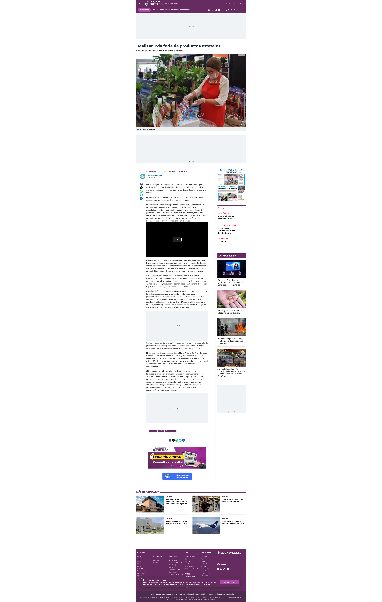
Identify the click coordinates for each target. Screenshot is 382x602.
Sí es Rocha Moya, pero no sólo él (226, 217)
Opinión (221, 208)
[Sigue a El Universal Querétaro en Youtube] (220, 10)
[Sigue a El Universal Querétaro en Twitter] (213, 10)
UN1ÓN (203, 566)
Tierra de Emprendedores (175, 568)
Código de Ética (171, 594)
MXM (166, 3)
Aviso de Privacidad (203, 584)
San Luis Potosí (190, 556)
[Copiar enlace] (141, 198)
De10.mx (204, 559)
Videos (170, 3)
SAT (161, 431)
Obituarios (204, 573)
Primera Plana (185, 10)
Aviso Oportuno (158, 10)
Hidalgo (187, 564)
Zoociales (172, 572)
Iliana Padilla (223, 213)
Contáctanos (160, 594)
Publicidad (190, 594)
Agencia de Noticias (172, 10)
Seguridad (140, 559)
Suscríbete (144, 10)
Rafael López (223, 238)
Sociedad (140, 556)
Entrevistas (173, 560)
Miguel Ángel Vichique (226, 225)
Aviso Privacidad (200, 594)
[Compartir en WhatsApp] (141, 191)
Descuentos (205, 575)
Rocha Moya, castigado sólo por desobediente (226, 230)
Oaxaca (187, 559)
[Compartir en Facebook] (141, 184)
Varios (187, 587)
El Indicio (221, 241)
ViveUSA (204, 564)
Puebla (187, 561)
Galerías (156, 560)
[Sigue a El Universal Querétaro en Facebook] (209, 10)
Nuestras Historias (175, 562)
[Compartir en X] (141, 187)
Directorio (151, 594)
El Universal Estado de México (191, 567)
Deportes (140, 573)
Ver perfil (151, 177)
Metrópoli (140, 568)
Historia (210, 594)
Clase (203, 561)
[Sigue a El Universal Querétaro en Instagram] (216, 10)
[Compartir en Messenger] (141, 194)
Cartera (149, 171)
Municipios (141, 571)
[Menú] (139, 3)
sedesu (153, 431)
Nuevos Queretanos (176, 574)
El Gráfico (204, 556)
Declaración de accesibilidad (224, 594)
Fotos (176, 3)
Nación (139, 561)
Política (140, 564)
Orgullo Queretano (175, 565)
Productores (170, 431)
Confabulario (205, 568)
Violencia (182, 594)
